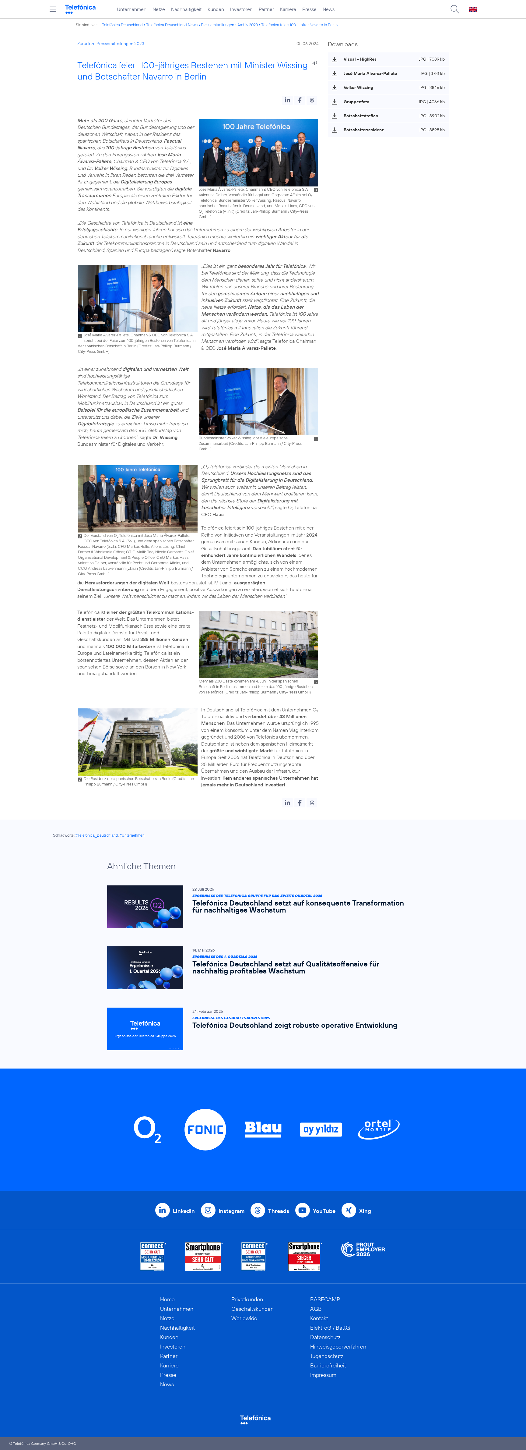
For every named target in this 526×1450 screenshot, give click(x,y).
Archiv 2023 (247, 24)
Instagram (231, 1210)
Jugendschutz (326, 1356)
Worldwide (244, 1318)
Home (167, 1299)
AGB (316, 1308)
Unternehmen (131, 9)
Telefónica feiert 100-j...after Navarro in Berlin (299, 24)
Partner (266, 9)
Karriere (288, 9)
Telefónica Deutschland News (172, 24)
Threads (278, 1210)
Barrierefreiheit (328, 1365)
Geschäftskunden (252, 1308)
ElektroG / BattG (330, 1327)
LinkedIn (184, 1210)
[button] (287, 100)
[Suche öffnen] (455, 9)
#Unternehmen (132, 835)
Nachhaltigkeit (186, 9)
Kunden (216, 9)
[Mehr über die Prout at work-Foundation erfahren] (363, 1256)
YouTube (324, 1210)
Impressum (323, 1374)
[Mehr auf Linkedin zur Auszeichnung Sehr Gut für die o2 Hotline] (254, 1256)
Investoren (241, 9)
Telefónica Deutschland (122, 24)
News (329, 9)
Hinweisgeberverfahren (338, 1346)
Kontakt (319, 1318)
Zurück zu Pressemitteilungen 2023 (110, 43)
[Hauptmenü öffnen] (53, 9)
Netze (159, 9)
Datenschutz (325, 1337)
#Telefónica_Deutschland (96, 835)
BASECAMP (325, 1299)
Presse (309, 9)
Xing (365, 1210)
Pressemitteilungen (217, 24)
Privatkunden (247, 1299)
